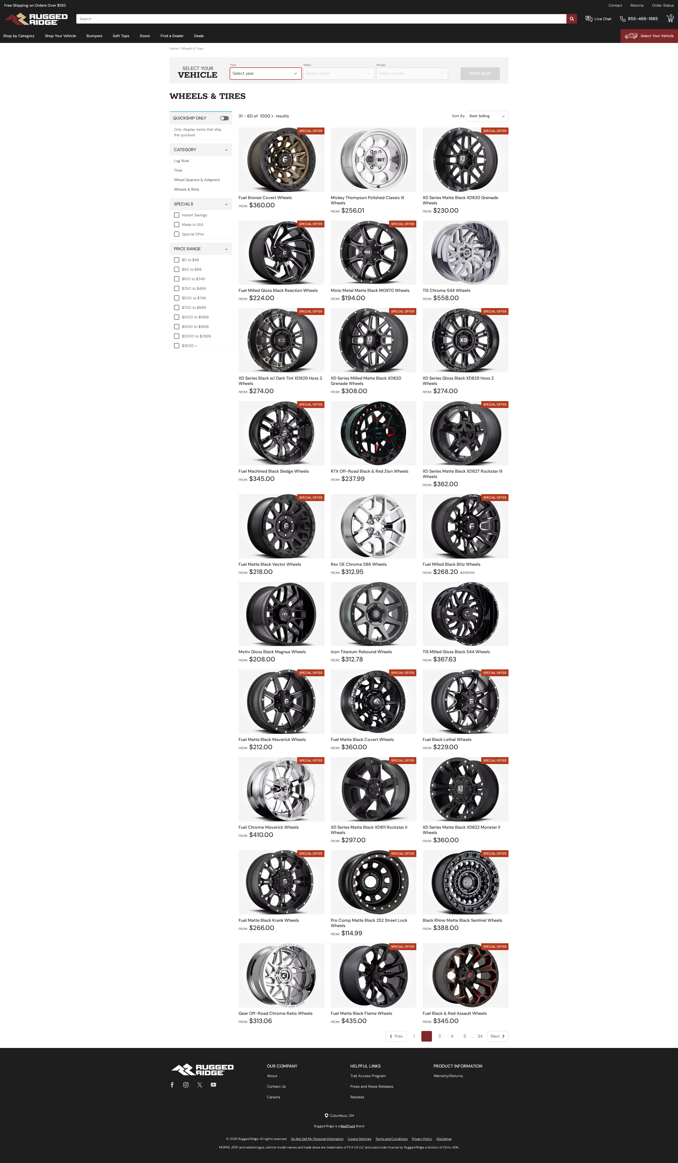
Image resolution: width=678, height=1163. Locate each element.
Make (307, 65)
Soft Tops (121, 35)
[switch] (201, 118)
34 (480, 1036)
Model (381, 65)
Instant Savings (194, 215)
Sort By (458, 115)
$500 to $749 (194, 298)
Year (233, 65)
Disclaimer (444, 1139)
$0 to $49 (190, 259)
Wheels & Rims (186, 189)
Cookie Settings (359, 1139)
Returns (637, 5)
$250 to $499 (194, 288)
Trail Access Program (368, 1075)
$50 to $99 (192, 269)
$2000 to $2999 (196, 336)
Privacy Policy (422, 1139)
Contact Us (276, 1086)
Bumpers (94, 35)
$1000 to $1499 (195, 317)
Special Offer (193, 234)
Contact (615, 5)
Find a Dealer (172, 35)
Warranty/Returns (448, 1075)
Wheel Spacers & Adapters (197, 179)
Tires (178, 170)
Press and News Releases (371, 1086)
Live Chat (603, 19)
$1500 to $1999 (195, 326)
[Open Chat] (589, 19)
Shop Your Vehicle (60, 35)
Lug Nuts (181, 160)
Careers (273, 1097)
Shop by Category (18, 35)
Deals (199, 35)
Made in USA (192, 224)
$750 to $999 (194, 307)
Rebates (357, 1097)
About (272, 1075)
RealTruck (348, 1126)
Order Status (663, 5)
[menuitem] (19, 36)
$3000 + (189, 345)
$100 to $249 (193, 279)
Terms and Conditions (392, 1139)
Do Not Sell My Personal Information (317, 1139)
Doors (145, 35)
